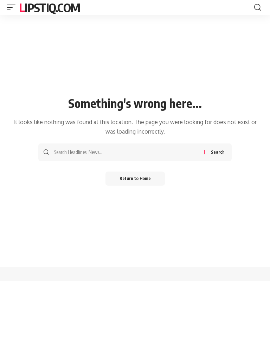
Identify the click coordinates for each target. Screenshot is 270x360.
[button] (13, 7)
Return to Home (135, 178)
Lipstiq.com (49, 7)
